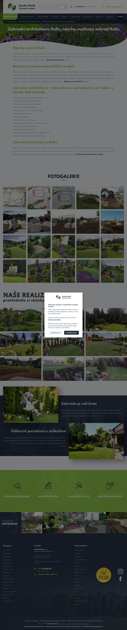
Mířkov (76, 575)
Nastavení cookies (32, 621)
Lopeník (76, 578)
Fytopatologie (7, 559)
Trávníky (64, 16)
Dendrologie (7, 556)
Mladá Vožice (78, 572)
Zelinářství (6, 598)
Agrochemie (7, 550)
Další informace (55, 332)
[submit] (65, 7)
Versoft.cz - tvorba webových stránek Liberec (74, 624)
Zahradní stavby (8, 594)
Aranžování (99, 16)
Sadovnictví (109, 16)
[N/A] (14, 197)
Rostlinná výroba (8, 582)
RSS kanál (98, 621)
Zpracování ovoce (8, 601)
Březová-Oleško (79, 588)
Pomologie (6, 575)
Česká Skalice (78, 594)
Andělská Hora (78, 550)
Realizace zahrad (10, 16)
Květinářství (6, 563)
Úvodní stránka (12, 21)
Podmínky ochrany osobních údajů (80, 621)
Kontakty (120, 16)
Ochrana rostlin (75, 16)
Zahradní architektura (27, 16)
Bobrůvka (77, 585)
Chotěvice (77, 553)
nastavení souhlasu (54, 319)
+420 (78, 6)
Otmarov (77, 582)
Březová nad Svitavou (81, 569)
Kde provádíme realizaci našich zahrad (29, 21)
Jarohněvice (78, 556)
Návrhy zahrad (87, 16)
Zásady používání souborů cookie (53, 621)
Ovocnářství (55, 16)
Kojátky (76, 566)
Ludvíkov (77, 598)
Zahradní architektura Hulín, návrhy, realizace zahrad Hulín (58, 21)
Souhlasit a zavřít (71, 332)
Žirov (76, 591)
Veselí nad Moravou (80, 559)
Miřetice (76, 563)
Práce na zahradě (43, 16)
